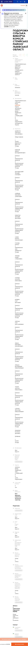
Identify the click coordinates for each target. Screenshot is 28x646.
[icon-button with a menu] (26, 5)
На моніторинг (20, 644)
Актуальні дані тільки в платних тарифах (14, 639)
